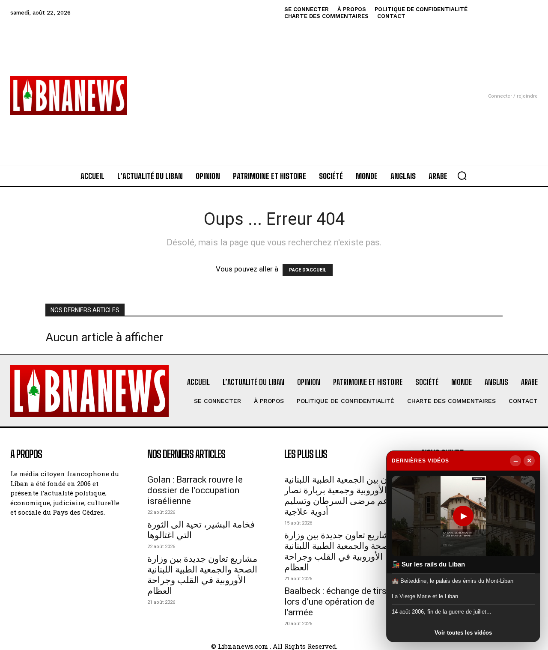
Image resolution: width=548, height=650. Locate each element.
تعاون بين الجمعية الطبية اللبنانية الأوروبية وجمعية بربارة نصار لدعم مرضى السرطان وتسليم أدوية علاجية (342, 495)
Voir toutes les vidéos (463, 632)
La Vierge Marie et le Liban (425, 596)
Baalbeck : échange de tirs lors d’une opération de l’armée (335, 601)
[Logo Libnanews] (68, 95)
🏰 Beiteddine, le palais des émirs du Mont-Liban (452, 580)
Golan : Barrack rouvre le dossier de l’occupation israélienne (195, 490)
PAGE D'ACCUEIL (307, 270)
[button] (462, 175)
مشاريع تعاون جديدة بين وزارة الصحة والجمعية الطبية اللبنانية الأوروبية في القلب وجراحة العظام (202, 575)
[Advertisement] (274, 85)
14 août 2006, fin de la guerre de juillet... (441, 611)
